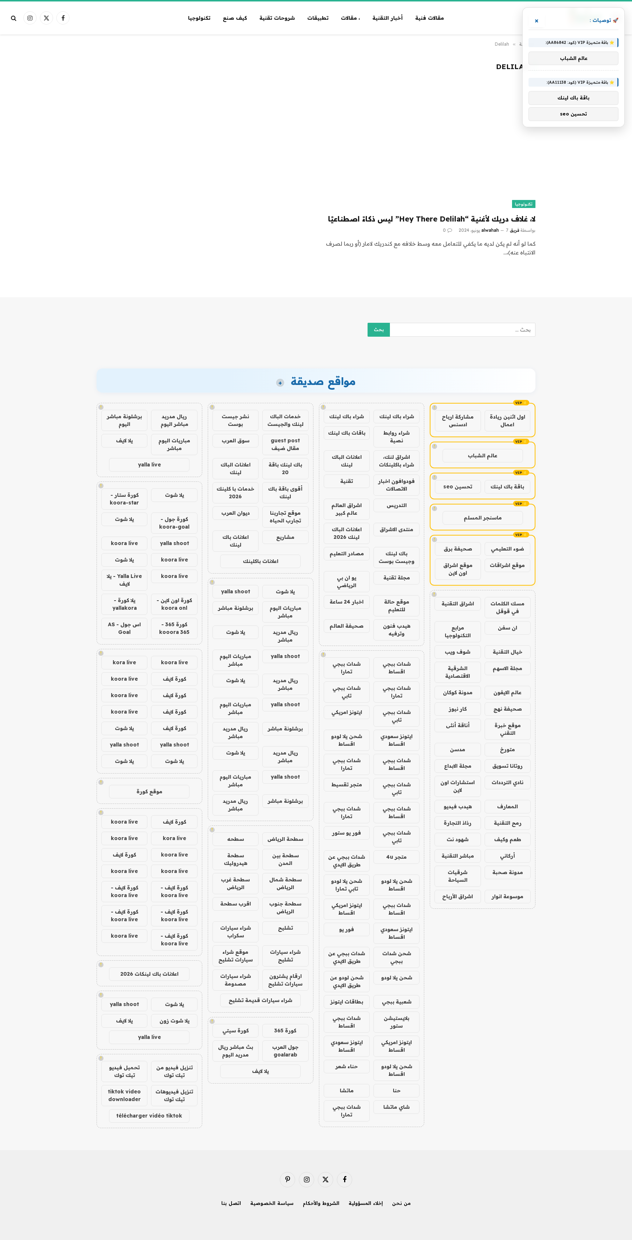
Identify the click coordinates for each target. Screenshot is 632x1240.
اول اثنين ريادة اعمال (507, 420)
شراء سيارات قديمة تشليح (260, 1000)
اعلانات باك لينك (235, 541)
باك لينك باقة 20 (285, 468)
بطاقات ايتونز (346, 1001)
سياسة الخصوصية (272, 1203)
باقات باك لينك (346, 433)
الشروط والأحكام (321, 1203)
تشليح (285, 928)
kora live (124, 662)
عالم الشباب (482, 455)
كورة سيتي (235, 1030)
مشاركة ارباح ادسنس (458, 420)
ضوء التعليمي (507, 548)
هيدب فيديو (458, 806)
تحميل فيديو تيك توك (124, 1071)
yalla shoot (235, 591)
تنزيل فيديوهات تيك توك (174, 1095)
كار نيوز (458, 709)
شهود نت (458, 839)
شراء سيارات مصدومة (235, 980)
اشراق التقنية (457, 603)
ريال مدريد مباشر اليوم (174, 420)
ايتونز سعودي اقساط (396, 740)
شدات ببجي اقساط (397, 668)
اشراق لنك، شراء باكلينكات (396, 461)
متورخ (507, 749)
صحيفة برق (458, 548)
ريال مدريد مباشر (285, 636)
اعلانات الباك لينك (347, 461)
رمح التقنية (508, 823)
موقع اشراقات (507, 565)
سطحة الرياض (285, 839)
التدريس (397, 505)
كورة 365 (285, 1030)
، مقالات (350, 18)
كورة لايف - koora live (174, 891)
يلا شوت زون (174, 1020)
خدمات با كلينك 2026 (235, 492)
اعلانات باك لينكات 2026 (149, 974)
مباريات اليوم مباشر (285, 612)
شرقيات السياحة (457, 876)
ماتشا (347, 1090)
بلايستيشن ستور (396, 1022)
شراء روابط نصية (396, 437)
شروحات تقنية (277, 18)
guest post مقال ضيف (285, 444)
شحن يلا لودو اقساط (346, 740)
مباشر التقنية (457, 855)
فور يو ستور (346, 832)
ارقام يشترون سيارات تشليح (285, 980)
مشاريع (285, 537)
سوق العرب (235, 440)
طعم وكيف (507, 839)
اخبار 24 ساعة (347, 601)
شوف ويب (457, 652)
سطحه (235, 839)
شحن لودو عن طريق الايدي (347, 981)
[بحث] (14, 18)
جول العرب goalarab (285, 1051)
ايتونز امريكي (346, 712)
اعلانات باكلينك (260, 561)
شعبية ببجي (396, 1001)
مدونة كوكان (458, 692)
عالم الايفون (507, 692)
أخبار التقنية (387, 18)
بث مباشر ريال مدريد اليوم (235, 1051)
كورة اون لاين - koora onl (174, 604)
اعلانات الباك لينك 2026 (347, 533)
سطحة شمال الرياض (285, 883)
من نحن (401, 1203)
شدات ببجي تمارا (346, 668)
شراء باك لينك (396, 416)
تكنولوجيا (199, 18)
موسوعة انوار (507, 896)
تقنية (346, 481)
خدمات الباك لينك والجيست (285, 420)
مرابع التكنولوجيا (458, 631)
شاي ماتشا (396, 1107)
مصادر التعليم (347, 553)
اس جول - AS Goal (124, 628)
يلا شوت (285, 591)
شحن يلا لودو (396, 977)
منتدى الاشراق (396, 529)
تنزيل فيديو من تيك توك (174, 1071)
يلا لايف (260, 1071)
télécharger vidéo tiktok (149, 1115)
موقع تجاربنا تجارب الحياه (285, 517)
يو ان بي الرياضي (346, 581)
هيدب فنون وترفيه (396, 630)
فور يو (346, 929)
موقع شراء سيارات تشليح (235, 956)
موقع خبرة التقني (507, 729)
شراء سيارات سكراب (235, 932)
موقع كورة (149, 791)
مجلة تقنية (396, 577)
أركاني (507, 855)
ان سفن (507, 627)
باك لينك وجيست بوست (396, 557)
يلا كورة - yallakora (124, 604)
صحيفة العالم (347, 626)
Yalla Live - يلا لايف (124, 580)
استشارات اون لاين (457, 786)
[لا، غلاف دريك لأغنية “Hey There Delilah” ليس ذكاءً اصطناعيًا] (429, 148)
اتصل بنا (231, 1203)
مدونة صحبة (507, 872)
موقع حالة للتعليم (396, 605)
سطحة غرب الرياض (235, 883)
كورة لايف (174, 679)
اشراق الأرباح (457, 896)
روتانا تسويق (507, 766)
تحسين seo (457, 486)
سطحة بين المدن (285, 859)
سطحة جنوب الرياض (285, 907)
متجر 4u (396, 857)
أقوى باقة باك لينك (285, 492)
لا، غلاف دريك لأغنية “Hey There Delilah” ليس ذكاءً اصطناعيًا (431, 218)
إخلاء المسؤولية (366, 1203)
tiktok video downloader (124, 1095)
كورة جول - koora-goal (174, 523)
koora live (124, 543)
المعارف (507, 806)
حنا (396, 1090)
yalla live (149, 464)
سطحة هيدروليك (235, 859)
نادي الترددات (507, 782)
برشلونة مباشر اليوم (124, 420)
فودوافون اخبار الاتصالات (396, 485)
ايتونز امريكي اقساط (346, 909)
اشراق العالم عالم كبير (346, 509)
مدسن (457, 749)
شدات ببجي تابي (346, 692)
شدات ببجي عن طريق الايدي (346, 861)
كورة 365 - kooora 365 (174, 628)
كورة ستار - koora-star (124, 499)
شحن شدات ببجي (396, 957)
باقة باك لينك (507, 486)
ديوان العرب (235, 513)
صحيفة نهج (507, 709)
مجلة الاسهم (507, 668)
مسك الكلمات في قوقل (507, 607)
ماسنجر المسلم (483, 517)
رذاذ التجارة (457, 823)
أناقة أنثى (458, 725)
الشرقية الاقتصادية (457, 672)
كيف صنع (235, 18)
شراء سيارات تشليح (285, 956)
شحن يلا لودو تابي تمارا (346, 885)
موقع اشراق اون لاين (458, 569)
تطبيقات (317, 18)
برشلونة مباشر (235, 608)
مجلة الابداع (457, 766)
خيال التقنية (507, 652)
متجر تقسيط (346, 784)
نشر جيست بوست (235, 420)
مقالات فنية (429, 18)
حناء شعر (346, 1066)
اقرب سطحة (235, 903)
